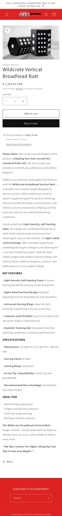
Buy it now (31, 123)
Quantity (7, 94)
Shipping (19, 89)
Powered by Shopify (42, 514)
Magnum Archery (25, 514)
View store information (19, 144)
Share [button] (10, 461)
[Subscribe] (48, 498)
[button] (7, 14)
